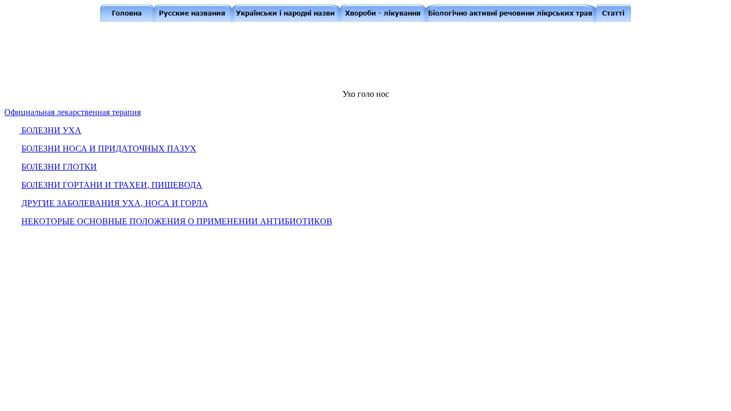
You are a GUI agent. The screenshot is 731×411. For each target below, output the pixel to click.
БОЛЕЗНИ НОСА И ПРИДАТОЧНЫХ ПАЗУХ (108, 148)
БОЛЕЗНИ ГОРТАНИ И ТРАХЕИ (86, 184)
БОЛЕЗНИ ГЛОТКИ (59, 166)
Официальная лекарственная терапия (72, 112)
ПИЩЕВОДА (176, 184)
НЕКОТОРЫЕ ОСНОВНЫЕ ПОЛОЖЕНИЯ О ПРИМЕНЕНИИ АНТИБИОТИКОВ (176, 221)
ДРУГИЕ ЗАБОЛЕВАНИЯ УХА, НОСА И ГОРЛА (114, 203)
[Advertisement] (367, 55)
